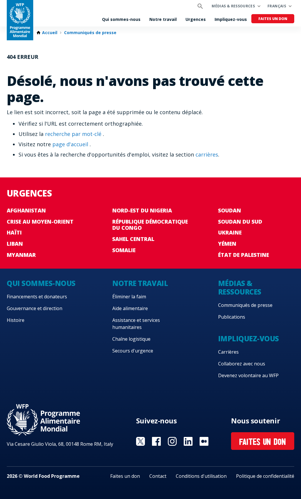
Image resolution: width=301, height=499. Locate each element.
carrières (206, 154)
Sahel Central (133, 238)
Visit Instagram (172, 441)
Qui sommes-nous (121, 19)
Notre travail (163, 19)
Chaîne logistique (131, 339)
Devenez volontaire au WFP (248, 375)
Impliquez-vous (231, 19)
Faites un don (272, 18)
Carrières (228, 352)
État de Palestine (243, 254)
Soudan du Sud (240, 221)
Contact (157, 476)
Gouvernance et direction (34, 308)
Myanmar (21, 254)
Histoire (15, 320)
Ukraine (230, 232)
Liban (15, 243)
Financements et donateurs (37, 296)
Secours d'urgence (132, 350)
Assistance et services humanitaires (136, 323)
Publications (231, 317)
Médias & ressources (233, 6)
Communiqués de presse (90, 32)
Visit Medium (204, 441)
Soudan (229, 210)
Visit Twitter (140, 441)
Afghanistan (26, 210)
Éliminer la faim (129, 296)
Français (276, 6)
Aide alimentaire (130, 308)
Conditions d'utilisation (201, 476)
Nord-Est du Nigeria (142, 210)
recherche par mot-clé (74, 133)
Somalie (124, 250)
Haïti (14, 232)
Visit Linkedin (188, 441)
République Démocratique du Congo (150, 225)
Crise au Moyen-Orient (40, 221)
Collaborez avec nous (241, 363)
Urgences (195, 19)
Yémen (227, 243)
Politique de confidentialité (265, 476)
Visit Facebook (156, 441)
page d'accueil (71, 144)
